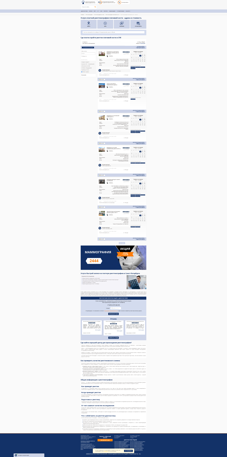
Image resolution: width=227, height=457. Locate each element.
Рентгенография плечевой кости (112, 14)
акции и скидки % (85, 62)
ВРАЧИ (90, 11)
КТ (98, 11)
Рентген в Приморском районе (136, 449)
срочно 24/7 (84, 64)
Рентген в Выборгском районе (120, 442)
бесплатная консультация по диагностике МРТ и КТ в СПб (108, 2)
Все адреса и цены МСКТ (119, 435)
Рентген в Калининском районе (136, 442)
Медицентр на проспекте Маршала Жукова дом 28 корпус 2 (113, 52)
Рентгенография (89, 14)
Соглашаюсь (128, 451)
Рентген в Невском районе (119, 448)
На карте (128, 11)
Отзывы (132, 437)
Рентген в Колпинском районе (136, 443)
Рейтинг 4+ (84, 56)
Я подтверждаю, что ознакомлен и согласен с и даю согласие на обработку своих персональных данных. (113, 310)
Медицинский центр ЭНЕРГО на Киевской (113, 180)
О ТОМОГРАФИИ (120, 11)
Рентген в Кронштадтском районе (121, 445)
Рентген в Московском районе (136, 447)
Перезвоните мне (105, 440)
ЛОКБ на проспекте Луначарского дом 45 (112, 84)
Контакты (116, 437)
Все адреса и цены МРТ (135, 435)
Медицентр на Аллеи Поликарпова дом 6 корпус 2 (114, 148)
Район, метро (84, 51)
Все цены (122, 243)
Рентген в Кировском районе (120, 443)
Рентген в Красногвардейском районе (122, 444)
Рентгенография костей (99, 14)
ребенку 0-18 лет (85, 69)
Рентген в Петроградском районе (137, 448)
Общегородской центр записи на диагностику (90, 2)
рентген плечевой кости (92, 291)
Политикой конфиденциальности (111, 310)
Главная (82, 14)
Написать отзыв (113, 337)
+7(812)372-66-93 (140, 47)
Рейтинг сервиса (85, 71)
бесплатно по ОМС (86, 66)
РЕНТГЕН (105, 11)
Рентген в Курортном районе (136, 445)
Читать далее (98, 330)
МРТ (95, 11)
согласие (106, 451)
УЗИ (101, 11)
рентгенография (119, 348)
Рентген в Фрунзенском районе (136, 450)
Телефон (108, 308)
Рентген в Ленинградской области (121, 447)
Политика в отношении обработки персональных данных (88, 441)
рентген (85, 363)
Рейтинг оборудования (87, 67)
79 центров (142, 43)
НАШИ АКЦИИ (112, 11)
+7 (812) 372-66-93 (140, 111)
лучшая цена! (91, 64)
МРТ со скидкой (133, 436)
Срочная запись (125, 2)
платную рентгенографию (98, 295)
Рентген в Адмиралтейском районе (121, 441)
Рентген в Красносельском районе (137, 444)
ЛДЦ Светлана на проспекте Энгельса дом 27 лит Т (113, 212)
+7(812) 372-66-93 (140, 79)
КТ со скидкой (117, 436)
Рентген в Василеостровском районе (137, 441)
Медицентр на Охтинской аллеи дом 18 (113, 116)
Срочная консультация (88, 47)
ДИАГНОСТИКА (84, 11)
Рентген (83, 382)
